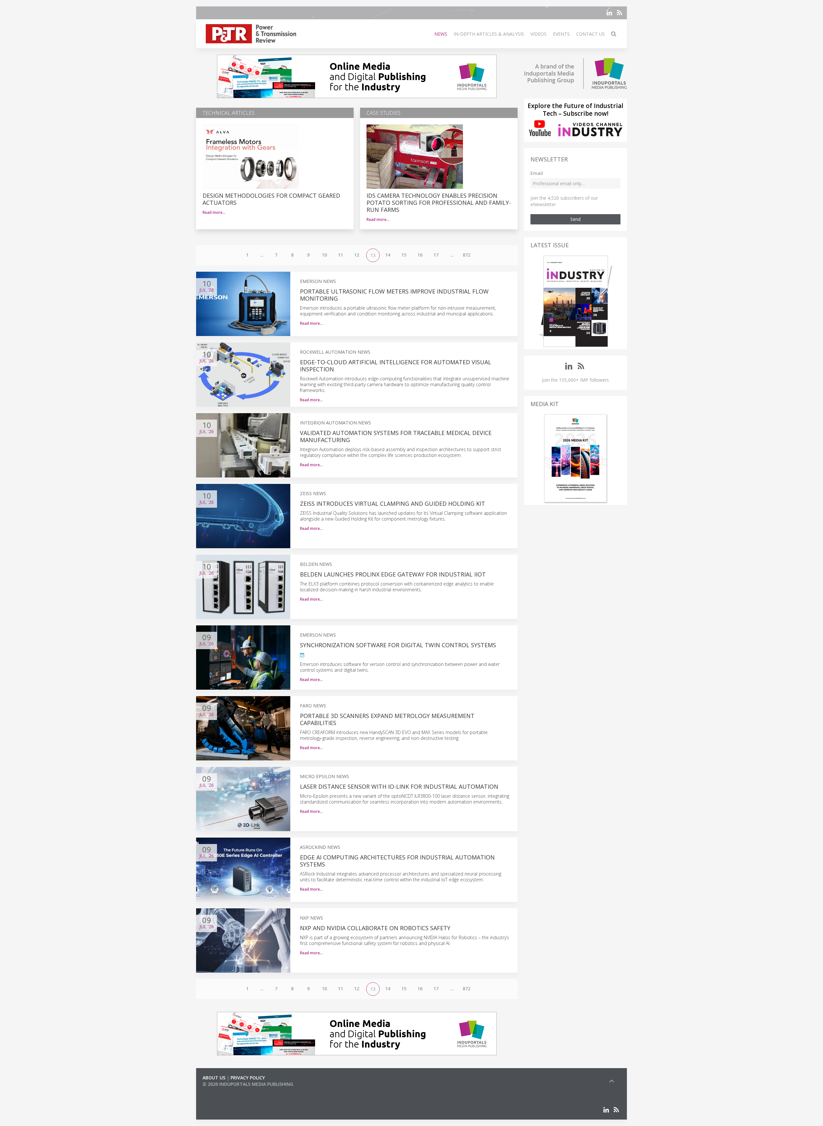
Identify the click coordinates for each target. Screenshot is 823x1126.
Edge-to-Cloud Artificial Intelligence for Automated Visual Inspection (395, 365)
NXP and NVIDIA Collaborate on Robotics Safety (375, 928)
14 (387, 255)
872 (466, 255)
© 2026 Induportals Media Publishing (248, 1084)
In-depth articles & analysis (489, 34)
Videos (538, 34)
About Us (214, 1078)
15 (403, 255)
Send (575, 219)
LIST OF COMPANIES (224, 1090)
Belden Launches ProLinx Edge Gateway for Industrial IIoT (393, 574)
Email (536, 173)
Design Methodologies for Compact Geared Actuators (271, 199)
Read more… (214, 212)
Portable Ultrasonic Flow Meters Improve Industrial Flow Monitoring (394, 294)
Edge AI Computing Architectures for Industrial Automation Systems (397, 860)
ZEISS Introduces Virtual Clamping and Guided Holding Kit (392, 503)
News (440, 34)
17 (436, 255)
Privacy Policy (248, 1078)
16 (419, 255)
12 (356, 255)
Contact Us (590, 34)
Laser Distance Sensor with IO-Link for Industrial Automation (399, 786)
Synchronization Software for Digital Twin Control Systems (398, 645)
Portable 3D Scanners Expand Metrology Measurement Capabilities (387, 719)
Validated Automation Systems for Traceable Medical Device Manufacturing (396, 436)
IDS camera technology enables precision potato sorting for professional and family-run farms (438, 202)
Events (561, 34)
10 (324, 255)
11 (340, 255)
